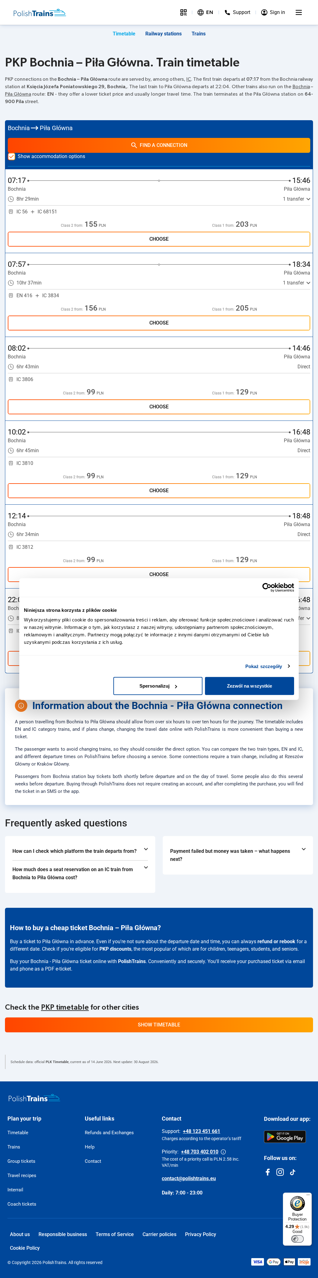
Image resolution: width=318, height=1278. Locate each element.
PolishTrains (132, 961)
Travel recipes (21, 1175)
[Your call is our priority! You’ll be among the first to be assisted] (223, 1151)
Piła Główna (18, 94)
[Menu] (299, 12)
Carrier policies (159, 1234)
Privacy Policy (200, 1234)
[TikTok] (292, 1172)
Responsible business (63, 1234)
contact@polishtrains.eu (189, 1178)
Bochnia (301, 86)
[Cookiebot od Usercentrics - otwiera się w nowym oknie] (267, 587)
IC (188, 79)
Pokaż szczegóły (263, 666)
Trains (199, 34)
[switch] (297, 1239)
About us (20, 1234)
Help (89, 1147)
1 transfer (293, 199)
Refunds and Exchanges (109, 1132)
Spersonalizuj (154, 686)
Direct (304, 367)
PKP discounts (115, 949)
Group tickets (21, 1161)
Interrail (15, 1190)
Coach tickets (21, 1204)
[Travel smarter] (183, 12)
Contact (93, 1161)
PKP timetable (65, 1007)
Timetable (124, 34)
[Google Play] (285, 1136)
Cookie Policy (25, 1248)
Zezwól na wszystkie (249, 686)
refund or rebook (276, 941)
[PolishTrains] (34, 1097)
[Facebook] (267, 1172)
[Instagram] (280, 1172)
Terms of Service (115, 1234)
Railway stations (163, 34)
